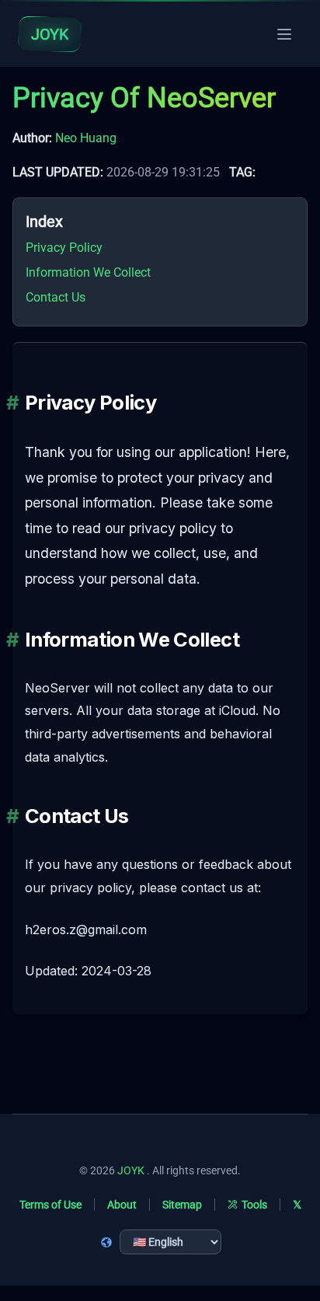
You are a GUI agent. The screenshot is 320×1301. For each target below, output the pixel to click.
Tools (254, 1204)
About (122, 1204)
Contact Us (55, 297)
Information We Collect (88, 272)
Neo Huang (86, 138)
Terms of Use (50, 1204)
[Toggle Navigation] (284, 34)
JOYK (130, 1170)
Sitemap (182, 1204)
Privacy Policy (64, 247)
